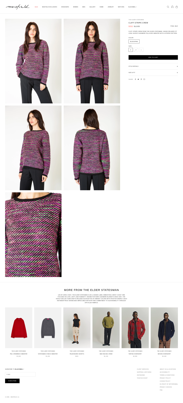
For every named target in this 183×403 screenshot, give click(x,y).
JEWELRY (111, 7)
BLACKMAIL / (132, 7)
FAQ (161, 390)
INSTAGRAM (141, 375)
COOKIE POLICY (165, 381)
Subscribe (12, 381)
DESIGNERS (65, 7)
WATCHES (121, 7)
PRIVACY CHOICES (166, 387)
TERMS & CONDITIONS (167, 375)
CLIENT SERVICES (143, 369)
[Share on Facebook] (135, 79)
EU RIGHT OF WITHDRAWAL (169, 384)
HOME (101, 7)
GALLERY (92, 7)
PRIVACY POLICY (165, 378)
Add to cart (153, 57)
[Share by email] (144, 79)
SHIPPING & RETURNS (144, 372)
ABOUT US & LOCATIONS (168, 369)
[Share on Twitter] (138, 79)
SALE (36, 7)
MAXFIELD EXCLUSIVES (49, 7)
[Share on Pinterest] (141, 79)
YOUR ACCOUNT (142, 378)
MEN (83, 7)
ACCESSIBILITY (165, 372)
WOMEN (75, 7)
